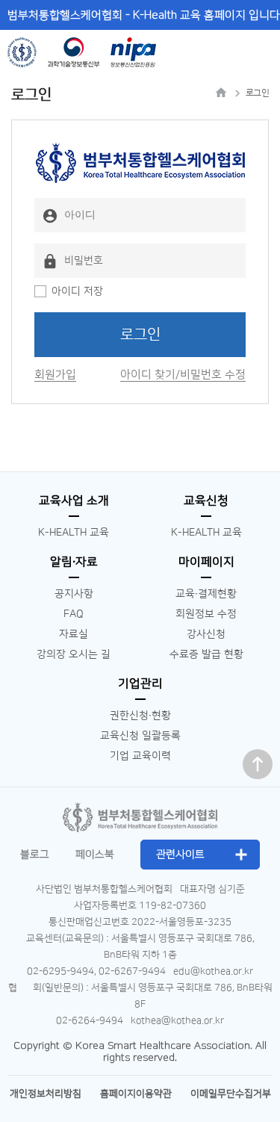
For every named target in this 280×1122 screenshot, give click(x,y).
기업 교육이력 (140, 756)
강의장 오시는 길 (74, 654)
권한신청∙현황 (140, 716)
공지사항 (74, 594)
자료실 (73, 634)
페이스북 (94, 855)
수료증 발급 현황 (206, 654)
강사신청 (206, 634)
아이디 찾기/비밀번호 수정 (183, 374)
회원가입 (55, 374)
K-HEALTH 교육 (73, 533)
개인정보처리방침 (45, 1093)
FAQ (73, 614)
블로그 (34, 855)
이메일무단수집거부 (230, 1093)
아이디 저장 (77, 291)
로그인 (140, 334)
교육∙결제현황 (206, 594)
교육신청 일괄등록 (140, 736)
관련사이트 (180, 855)
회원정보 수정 (206, 614)
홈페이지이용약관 (136, 1093)
